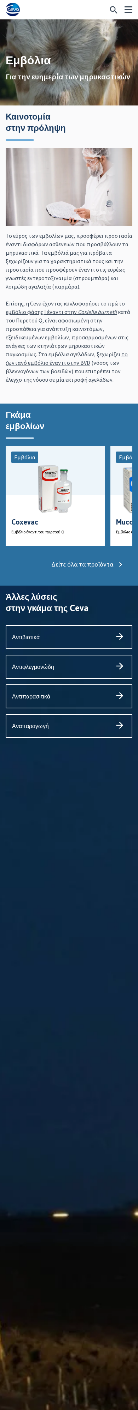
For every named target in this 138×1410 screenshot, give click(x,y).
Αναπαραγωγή (30, 726)
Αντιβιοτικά (26, 637)
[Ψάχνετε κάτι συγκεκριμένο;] (113, 10)
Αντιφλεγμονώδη (33, 667)
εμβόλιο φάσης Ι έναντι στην (61, 311)
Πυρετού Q (29, 320)
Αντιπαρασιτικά (31, 696)
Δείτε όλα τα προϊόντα (82, 564)
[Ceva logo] (13, 10)
